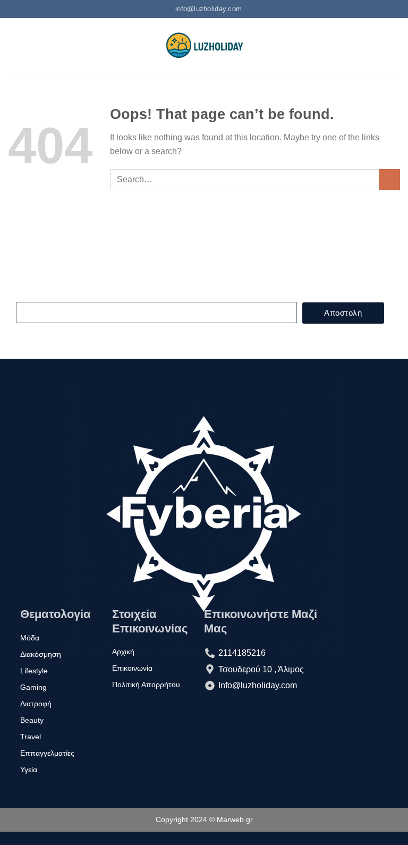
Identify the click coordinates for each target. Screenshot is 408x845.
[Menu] (14, 45)
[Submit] (389, 179)
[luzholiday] (204, 46)
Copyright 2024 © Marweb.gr (204, 819)
